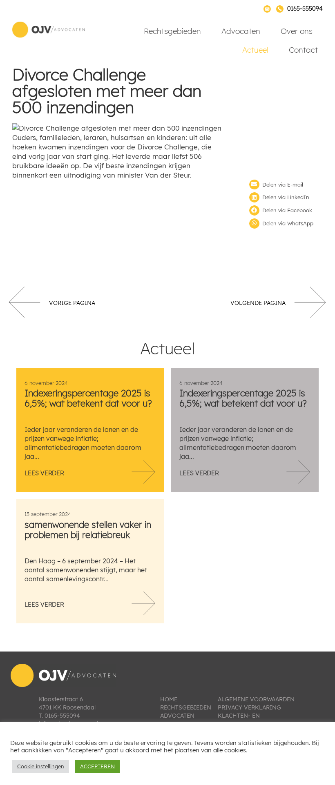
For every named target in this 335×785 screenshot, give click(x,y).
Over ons (297, 31)
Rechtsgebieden (172, 31)
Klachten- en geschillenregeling (251, 719)
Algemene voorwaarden (256, 699)
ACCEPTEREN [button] (97, 766)
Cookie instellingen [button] (40, 766)
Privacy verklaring (249, 707)
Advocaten (240, 31)
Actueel (255, 50)
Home (168, 699)
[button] (286, 185)
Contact (303, 50)
